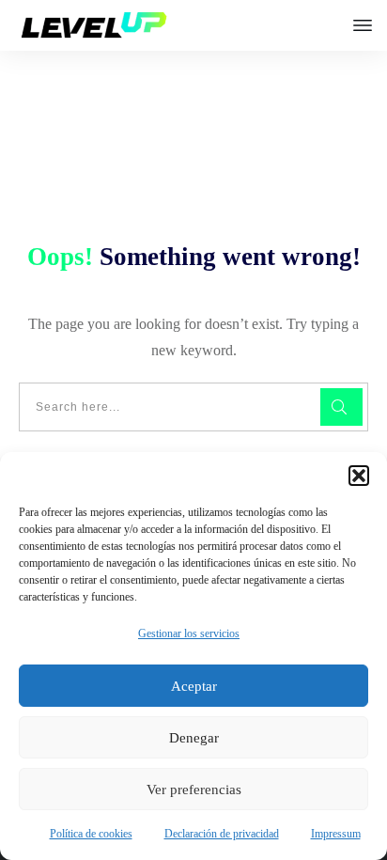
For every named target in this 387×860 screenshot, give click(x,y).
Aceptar (194, 686)
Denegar (194, 737)
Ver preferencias (194, 789)
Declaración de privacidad (221, 833)
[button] (358, 475)
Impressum (336, 833)
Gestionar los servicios (189, 633)
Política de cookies (91, 833)
